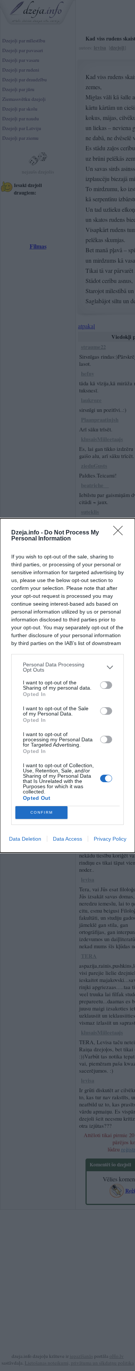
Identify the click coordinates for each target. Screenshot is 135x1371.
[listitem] (67, 667)
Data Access (67, 839)
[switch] (106, 685)
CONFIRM (41, 812)
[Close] (120, 533)
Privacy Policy (110, 839)
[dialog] (67, 685)
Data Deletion (25, 839)
